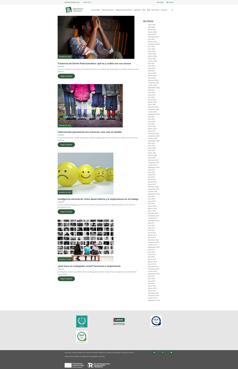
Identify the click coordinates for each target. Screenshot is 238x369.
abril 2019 (151, 177)
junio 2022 (151, 92)
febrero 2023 (152, 75)
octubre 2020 (152, 138)
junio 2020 (151, 146)
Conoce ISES (95, 10)
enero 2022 (152, 105)
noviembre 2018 (153, 189)
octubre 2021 (152, 112)
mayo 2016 (151, 254)
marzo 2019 (152, 179)
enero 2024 (152, 59)
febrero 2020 (152, 155)
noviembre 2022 (153, 83)
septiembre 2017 (154, 221)
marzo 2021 (152, 126)
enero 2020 (152, 158)
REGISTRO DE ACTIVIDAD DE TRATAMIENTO (110, 352)
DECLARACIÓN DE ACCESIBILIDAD (89, 356)
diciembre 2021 (153, 107)
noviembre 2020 (153, 136)
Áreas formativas (107, 10)
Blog (148, 10)
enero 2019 (152, 184)
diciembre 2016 (153, 240)
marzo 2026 (152, 30)
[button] (169, 9)
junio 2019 (151, 172)
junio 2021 (151, 119)
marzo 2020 (152, 153)
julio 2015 (151, 276)
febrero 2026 (152, 32)
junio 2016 (151, 252)
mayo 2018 (151, 201)
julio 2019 (151, 170)
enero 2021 (152, 131)
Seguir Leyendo (66, 76)
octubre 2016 (152, 245)
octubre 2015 (152, 271)
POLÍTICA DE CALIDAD (128, 352)
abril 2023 (151, 71)
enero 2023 (152, 78)
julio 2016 (151, 250)
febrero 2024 (152, 56)
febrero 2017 (152, 235)
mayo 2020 (151, 148)
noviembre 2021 (153, 109)
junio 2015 (151, 279)
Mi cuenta (160, 2)
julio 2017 (151, 223)
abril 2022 (151, 97)
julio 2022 (151, 90)
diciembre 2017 (153, 213)
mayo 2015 (151, 281)
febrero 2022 (152, 102)
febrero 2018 (152, 208)
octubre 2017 (152, 218)
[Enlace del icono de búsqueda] (171, 10)
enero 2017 (152, 237)
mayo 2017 (151, 228)
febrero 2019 (152, 182)
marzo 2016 (152, 259)
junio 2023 (151, 66)
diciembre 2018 (153, 187)
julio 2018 (151, 196)
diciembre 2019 (153, 160)
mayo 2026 (151, 25)
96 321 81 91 (87, 2)
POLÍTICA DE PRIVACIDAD (78, 352)
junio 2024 (151, 49)
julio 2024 (151, 46)
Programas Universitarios (124, 10)
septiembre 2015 (154, 274)
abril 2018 (151, 204)
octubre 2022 (152, 85)
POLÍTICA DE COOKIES (92, 352)
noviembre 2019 (153, 163)
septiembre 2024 (154, 44)
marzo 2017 (152, 233)
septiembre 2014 (154, 300)
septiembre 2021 (154, 114)
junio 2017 (151, 225)
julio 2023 (151, 63)
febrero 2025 (152, 42)
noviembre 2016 (153, 242)
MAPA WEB (102, 356)
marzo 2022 (152, 100)
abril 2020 (151, 150)
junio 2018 (151, 199)
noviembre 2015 (153, 269)
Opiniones (137, 10)
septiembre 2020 (154, 141)
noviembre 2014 (153, 296)
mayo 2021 (151, 121)
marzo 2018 (152, 206)
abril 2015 (151, 283)
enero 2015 (152, 291)
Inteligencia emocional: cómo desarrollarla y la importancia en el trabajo (98, 198)
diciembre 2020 (153, 134)
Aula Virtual (155, 10)
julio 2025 (151, 39)
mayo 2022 (151, 95)
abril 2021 (151, 124)
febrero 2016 (152, 262)
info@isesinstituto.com (72, 2)
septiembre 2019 (154, 167)
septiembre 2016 (154, 247)
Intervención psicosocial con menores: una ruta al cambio (90, 131)
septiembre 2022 (154, 88)
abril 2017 (151, 230)
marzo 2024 (152, 54)
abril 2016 (151, 257)
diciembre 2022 (153, 80)
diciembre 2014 (153, 293)
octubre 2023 (152, 61)
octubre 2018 (152, 192)
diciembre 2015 (153, 266)
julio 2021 (151, 117)
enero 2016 (152, 264)
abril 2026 (151, 27)
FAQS (144, 10)
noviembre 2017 (153, 216)
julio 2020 (151, 143)
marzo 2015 (152, 286)
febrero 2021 (152, 129)
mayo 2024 (151, 51)
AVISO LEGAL (68, 352)
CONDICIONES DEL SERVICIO (72, 356)
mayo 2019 (151, 175)
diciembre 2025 (153, 37)
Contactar (164, 10)
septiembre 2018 (154, 194)
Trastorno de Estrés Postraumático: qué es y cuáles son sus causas (94, 63)
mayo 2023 (151, 68)
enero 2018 (152, 211)
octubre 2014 (152, 298)
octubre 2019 (152, 165)
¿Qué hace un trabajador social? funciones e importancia (89, 266)
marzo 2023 (152, 73)
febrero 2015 (152, 288)
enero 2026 (152, 34)
